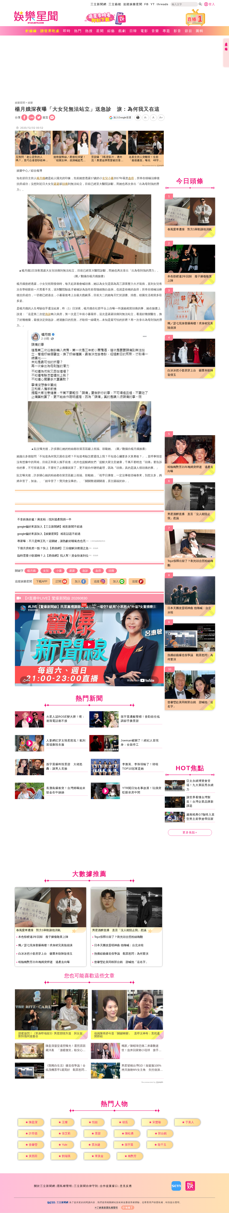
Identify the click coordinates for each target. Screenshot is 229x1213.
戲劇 (122, 31)
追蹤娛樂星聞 (132, 4)
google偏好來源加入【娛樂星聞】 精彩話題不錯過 (48, 533)
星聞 (100, 31)
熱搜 (89, 31)
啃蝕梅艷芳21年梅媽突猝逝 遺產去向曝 (44, 962)
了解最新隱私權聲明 (107, 1207)
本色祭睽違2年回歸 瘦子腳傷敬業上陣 (43, 936)
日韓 (133, 31)
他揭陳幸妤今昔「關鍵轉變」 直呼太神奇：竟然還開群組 (127, 1035)
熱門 (78, 31)
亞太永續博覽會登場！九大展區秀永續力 (200, 785)
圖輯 (200, 31)
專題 (166, 31)
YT (153, 4)
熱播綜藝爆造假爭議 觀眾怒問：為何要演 (121, 953)
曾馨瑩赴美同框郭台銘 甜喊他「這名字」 (121, 962)
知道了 (129, 1207)
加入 (77, 581)
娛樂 (30, 102)
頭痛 (65, 184)
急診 (48, 314)
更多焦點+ (190, 832)
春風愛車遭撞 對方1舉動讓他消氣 (38, 930)
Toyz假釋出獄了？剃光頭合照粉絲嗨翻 (118, 936)
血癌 (131, 178)
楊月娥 (41, 178)
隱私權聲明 (64, 1186)
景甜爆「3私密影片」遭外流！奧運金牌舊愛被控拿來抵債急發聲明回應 (107, 159)
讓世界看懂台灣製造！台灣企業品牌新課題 (200, 801)
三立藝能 (114, 4)
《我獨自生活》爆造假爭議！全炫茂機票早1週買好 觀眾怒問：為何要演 (66, 1068)
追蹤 (97, 581)
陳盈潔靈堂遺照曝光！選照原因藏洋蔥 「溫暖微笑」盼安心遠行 (65, 1048)
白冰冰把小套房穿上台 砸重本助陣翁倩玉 (45, 953)
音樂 (155, 31)
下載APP (41, 581)
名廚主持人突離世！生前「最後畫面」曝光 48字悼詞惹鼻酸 (145, 159)
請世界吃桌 (50, 31)
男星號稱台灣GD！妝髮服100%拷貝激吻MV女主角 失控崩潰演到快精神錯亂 (142, 1068)
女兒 (105, 178)
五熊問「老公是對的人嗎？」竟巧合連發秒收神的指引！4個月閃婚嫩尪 (32, 159)
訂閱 (58, 581)
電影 (144, 31)
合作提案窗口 (109, 1186)
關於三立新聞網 (44, 1186)
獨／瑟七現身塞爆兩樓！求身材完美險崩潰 (45, 945)
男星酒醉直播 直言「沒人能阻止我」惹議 (119, 930)
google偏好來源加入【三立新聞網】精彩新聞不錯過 (49, 526)
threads (162, 4)
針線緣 (31, 31)
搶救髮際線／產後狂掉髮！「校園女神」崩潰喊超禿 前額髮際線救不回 (69, 159)
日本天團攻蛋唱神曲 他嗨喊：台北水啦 (119, 945)
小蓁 (111, 178)
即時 (67, 31)
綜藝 (111, 31)
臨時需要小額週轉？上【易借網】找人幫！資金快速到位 (53, 555)
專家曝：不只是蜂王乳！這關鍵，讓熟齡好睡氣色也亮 (51, 541)
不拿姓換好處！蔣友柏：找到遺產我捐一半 (44, 519)
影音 (177, 31)
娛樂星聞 (20, 102)
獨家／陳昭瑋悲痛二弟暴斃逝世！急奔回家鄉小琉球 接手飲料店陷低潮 (141, 1048)
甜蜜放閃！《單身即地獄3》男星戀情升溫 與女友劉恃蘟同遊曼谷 (50, 1035)
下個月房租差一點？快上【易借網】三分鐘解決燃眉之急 (53, 548)
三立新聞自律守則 (86, 1186)
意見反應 (126, 1186)
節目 (188, 31)
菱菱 (56, 184)
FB (146, 4)
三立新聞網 (98, 4)
